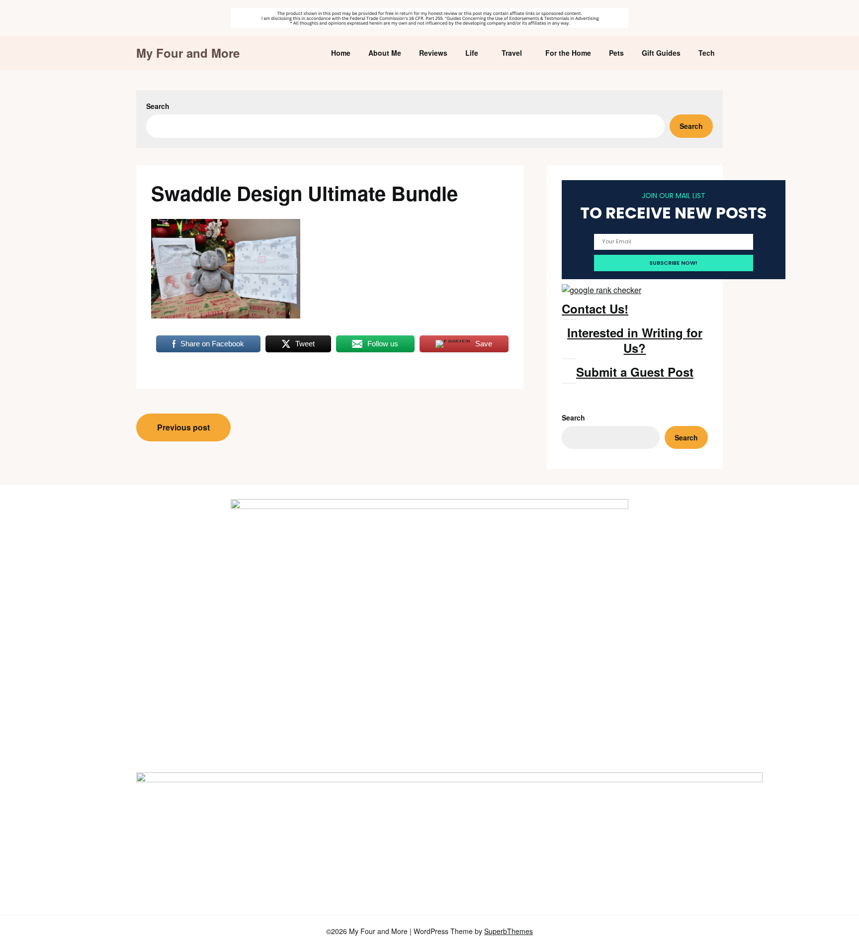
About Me (384, 53)
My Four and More (188, 53)
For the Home (568, 53)
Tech (706, 53)
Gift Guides (661, 53)
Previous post (183, 427)
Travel (512, 53)
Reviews (433, 53)
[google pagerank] (601, 290)
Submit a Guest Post (634, 371)
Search (158, 106)
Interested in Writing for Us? (634, 340)
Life (471, 53)
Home (340, 53)
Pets (616, 53)
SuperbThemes (508, 931)
